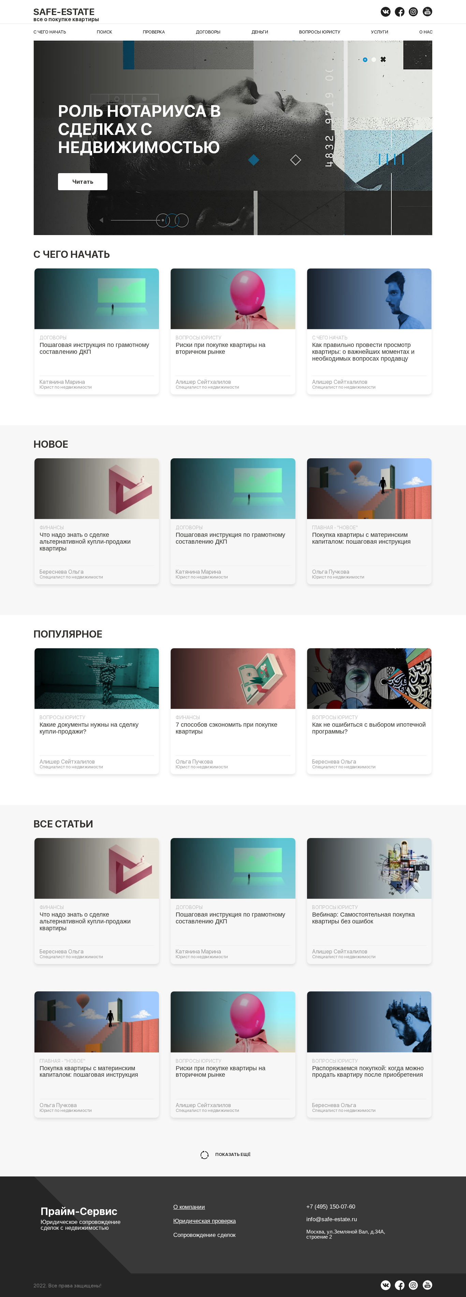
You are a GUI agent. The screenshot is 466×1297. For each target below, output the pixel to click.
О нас (426, 31)
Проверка (154, 31)
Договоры (208, 31)
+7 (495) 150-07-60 (330, 1207)
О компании (189, 1207)
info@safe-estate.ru (331, 1219)
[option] (233, 137)
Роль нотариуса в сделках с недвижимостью (139, 129)
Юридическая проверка (204, 1221)
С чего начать (49, 31)
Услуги (379, 31)
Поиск (104, 31)
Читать (82, 181)
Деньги (259, 31)
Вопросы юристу (319, 31)
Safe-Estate (63, 12)
